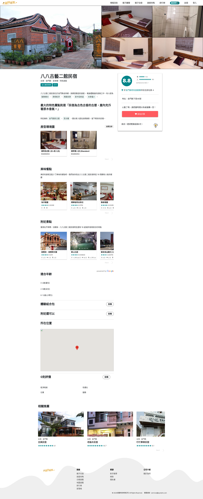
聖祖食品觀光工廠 (108, 252)
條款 (112, 477)
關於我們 (147, 473)
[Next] (64, 140)
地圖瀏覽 (80, 483)
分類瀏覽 (80, 479)
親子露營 (126, 3)
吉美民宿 (42, 442)
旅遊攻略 (151, 3)
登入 (195, 3)
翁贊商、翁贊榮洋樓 (49, 252)
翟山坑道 (74, 252)
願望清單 (174, 3)
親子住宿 (138, 3)
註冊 (186, 3)
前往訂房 (141, 114)
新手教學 (113, 473)
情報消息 (114, 3)
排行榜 (162, 3)
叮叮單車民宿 (143, 442)
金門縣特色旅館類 (133, 90)
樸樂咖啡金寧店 (77, 202)
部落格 (79, 488)
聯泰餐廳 (104, 202)
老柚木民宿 (92, 442)
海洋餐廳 (44, 202)
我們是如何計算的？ (142, 83)
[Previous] (43, 140)
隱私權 (112, 479)
